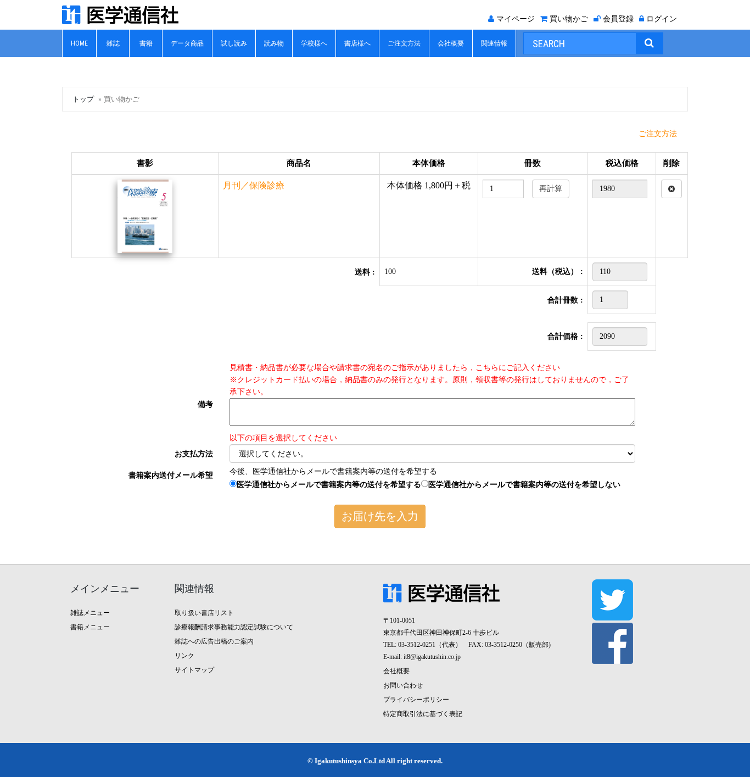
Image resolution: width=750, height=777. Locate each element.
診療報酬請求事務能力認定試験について (234, 627)
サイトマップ (194, 670)
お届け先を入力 (380, 516)
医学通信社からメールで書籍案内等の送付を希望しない (524, 484)
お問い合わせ (403, 685)
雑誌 (113, 43)
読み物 (274, 43)
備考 (205, 404)
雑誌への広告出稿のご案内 (214, 641)
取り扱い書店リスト (204, 613)
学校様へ (314, 43)
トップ (83, 99)
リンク (184, 655)
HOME (79, 43)
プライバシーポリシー (416, 699)
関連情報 (494, 43)
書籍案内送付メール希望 (170, 475)
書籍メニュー (90, 627)
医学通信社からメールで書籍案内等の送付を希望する (329, 484)
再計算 (550, 189)
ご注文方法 (404, 43)
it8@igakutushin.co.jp (432, 657)
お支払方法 (194, 454)
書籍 (146, 43)
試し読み (234, 43)
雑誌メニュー (90, 613)
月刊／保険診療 (253, 185)
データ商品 (187, 43)
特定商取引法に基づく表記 (422, 714)
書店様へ (357, 43)
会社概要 (451, 43)
